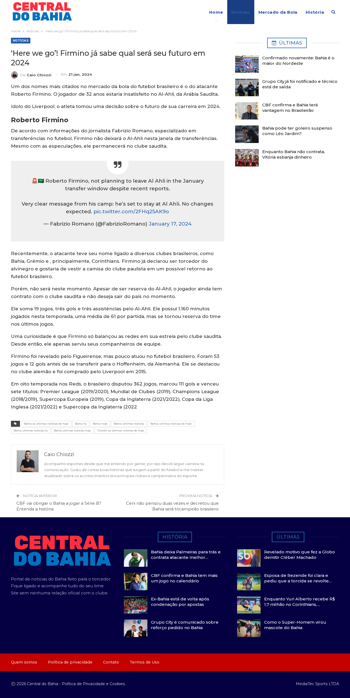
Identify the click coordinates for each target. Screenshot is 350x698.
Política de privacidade (70, 662)
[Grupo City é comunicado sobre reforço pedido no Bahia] (135, 628)
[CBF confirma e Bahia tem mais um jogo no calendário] (135, 581)
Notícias (240, 12)
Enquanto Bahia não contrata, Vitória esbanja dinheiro (293, 154)
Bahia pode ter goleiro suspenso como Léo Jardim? (297, 130)
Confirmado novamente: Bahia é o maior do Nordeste (298, 60)
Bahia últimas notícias (129, 423)
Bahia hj (80, 423)
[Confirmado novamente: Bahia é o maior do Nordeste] (247, 64)
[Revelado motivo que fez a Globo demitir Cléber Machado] (249, 558)
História (315, 12)
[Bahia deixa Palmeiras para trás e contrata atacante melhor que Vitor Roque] (135, 558)
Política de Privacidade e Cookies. (94, 683)
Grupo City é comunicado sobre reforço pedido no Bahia (184, 625)
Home (216, 12)
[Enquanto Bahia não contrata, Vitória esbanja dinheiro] (247, 158)
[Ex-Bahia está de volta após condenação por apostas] (135, 605)
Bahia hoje (100, 423)
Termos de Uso (144, 662)
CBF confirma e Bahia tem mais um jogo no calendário (184, 578)
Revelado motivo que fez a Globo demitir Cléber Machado (299, 554)
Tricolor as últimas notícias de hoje (120, 430)
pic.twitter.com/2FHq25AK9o (131, 211)
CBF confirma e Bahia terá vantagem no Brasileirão (290, 107)
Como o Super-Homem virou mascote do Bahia (295, 625)
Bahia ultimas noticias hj (31, 430)
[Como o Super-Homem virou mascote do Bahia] (249, 628)
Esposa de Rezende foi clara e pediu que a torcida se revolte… (298, 578)
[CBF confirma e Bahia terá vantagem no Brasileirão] (247, 111)
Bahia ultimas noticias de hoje (171, 423)
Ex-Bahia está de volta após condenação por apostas (180, 601)
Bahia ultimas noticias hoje (72, 430)
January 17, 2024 (170, 224)
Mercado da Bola (278, 12)
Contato (111, 662)
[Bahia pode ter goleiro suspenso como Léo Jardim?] (247, 134)
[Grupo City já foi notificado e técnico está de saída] (247, 87)
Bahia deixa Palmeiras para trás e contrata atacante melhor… (186, 554)
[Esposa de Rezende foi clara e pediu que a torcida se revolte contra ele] (249, 581)
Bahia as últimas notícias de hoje (46, 423)
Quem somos (24, 662)
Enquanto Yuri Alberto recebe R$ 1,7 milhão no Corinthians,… (299, 601)
